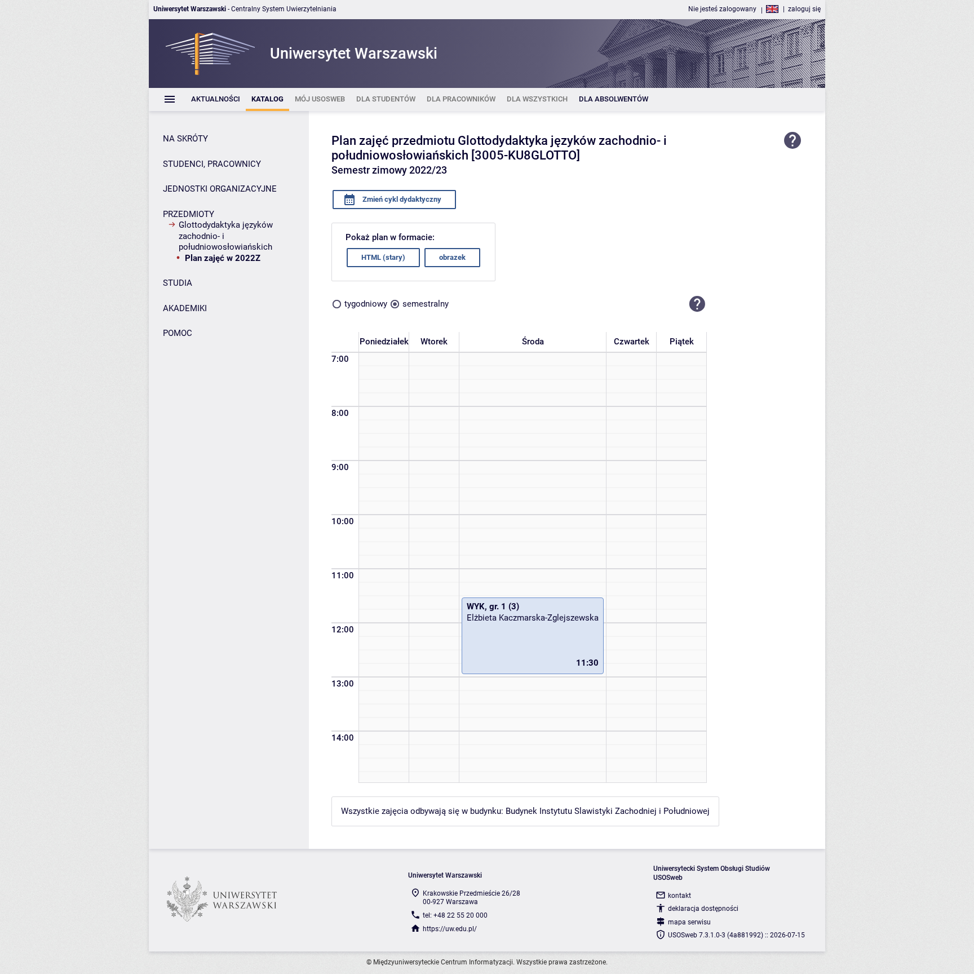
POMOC (177, 333)
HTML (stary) (383, 257)
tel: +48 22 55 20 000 (455, 915)
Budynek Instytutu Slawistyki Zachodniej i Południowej (608, 811)
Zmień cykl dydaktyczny (401, 199)
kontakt (679, 896)
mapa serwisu (689, 922)
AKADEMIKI (185, 308)
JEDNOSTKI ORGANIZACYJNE (220, 189)
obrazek (452, 257)
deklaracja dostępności (703, 909)
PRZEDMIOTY (188, 214)
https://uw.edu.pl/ (450, 929)
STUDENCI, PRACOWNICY (212, 164)
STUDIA (177, 283)
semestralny (425, 304)
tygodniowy (365, 304)
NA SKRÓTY (185, 139)
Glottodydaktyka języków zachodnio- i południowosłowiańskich (226, 236)
